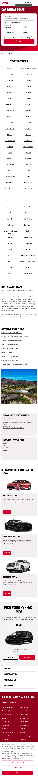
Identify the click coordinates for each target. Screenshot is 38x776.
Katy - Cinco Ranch (8, 421)
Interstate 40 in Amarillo (9, 419)
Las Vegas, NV (24, 718)
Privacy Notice (7, 757)
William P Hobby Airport (9, 356)
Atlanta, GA (5, 721)
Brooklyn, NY (24, 707)
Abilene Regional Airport (9, 360)
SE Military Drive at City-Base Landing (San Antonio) (17, 422)
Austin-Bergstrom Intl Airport (11, 341)
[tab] (6, 703)
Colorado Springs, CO (26, 736)
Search (20, 41)
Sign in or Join (28, 2)
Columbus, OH (6, 711)
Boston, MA (5, 736)
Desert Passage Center (9, 428)
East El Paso (20, 428)
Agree (17, 772)
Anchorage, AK (6, 714)
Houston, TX (23, 711)
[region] (19, 759)
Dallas (4, 445)
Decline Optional (17, 767)
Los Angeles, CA (25, 725)
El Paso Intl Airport (7, 352)
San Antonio (6, 426)
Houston (5, 424)
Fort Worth (6, 447)
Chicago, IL (23, 729)
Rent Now (7, 512)
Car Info (10, 657)
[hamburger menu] (35, 2)
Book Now (27, 657)
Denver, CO (5, 725)
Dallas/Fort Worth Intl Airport (11, 333)
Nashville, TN (24, 739)
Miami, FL (23, 732)
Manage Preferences (18, 762)
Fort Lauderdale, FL (8, 732)
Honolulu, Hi (6, 739)
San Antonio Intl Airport (9, 345)
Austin (5, 450)
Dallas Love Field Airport (9, 348)
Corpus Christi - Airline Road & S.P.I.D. (14, 364)
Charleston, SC (24, 714)
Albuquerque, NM (7, 707)
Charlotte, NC (24, 721)
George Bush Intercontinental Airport (14, 337)
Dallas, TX (5, 718)
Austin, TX (5, 729)
